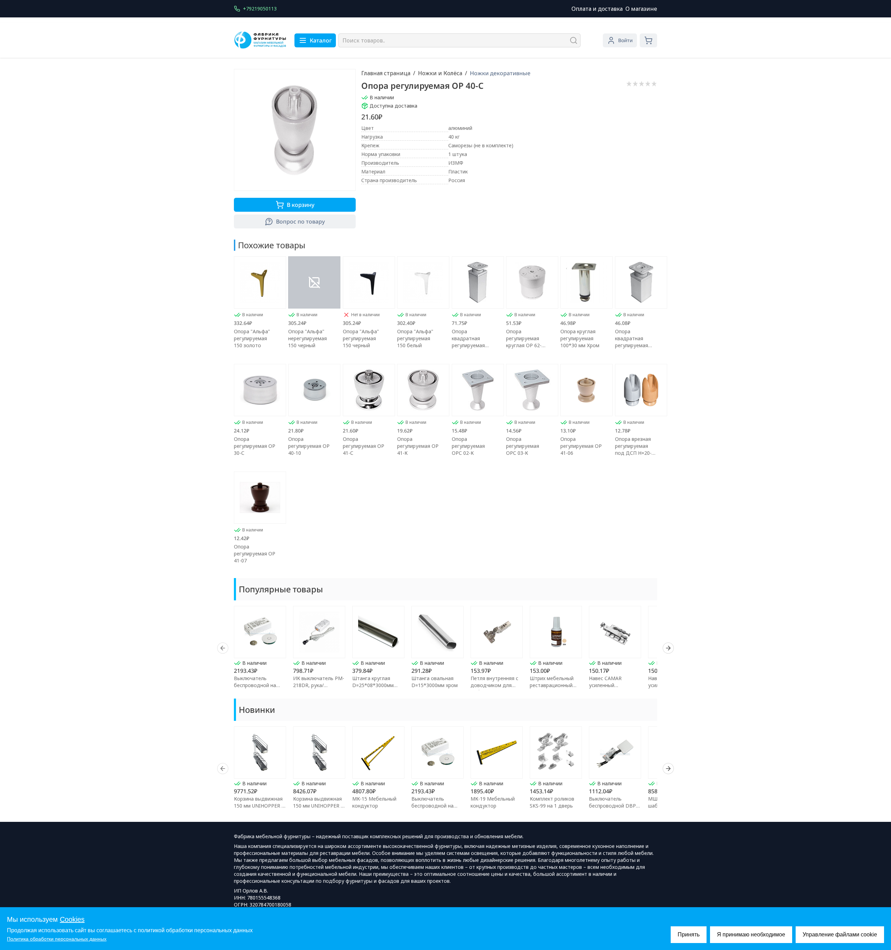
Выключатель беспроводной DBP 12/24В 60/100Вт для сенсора (614, 809)
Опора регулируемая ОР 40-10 (309, 446)
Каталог (321, 40)
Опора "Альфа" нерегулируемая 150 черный (307, 338)
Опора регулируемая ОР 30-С (254, 446)
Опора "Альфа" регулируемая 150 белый (415, 338)
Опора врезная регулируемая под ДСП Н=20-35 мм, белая (636, 446)
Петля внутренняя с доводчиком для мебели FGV (494, 685)
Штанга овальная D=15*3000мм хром (434, 681)
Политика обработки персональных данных (57, 939)
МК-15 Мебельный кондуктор (374, 802)
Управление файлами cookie (840, 934)
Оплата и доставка (597, 9)
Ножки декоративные (500, 73)
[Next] (668, 648)
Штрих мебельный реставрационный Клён (552, 685)
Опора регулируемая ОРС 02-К (468, 446)
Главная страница (385, 73)
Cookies (72, 919)
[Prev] (222, 648)
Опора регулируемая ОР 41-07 (254, 553)
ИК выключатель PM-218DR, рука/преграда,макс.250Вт (318, 685)
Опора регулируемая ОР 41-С (363, 446)
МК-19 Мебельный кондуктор (493, 802)
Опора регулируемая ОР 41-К (418, 446)
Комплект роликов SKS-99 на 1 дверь (552, 802)
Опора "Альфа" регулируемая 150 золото (252, 338)
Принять (689, 934)
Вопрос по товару (300, 221)
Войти (625, 40)
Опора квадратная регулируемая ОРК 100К (468, 338)
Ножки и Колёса (440, 73)
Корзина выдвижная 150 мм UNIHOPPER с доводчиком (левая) (259, 805)
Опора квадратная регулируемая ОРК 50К (631, 338)
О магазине (641, 9)
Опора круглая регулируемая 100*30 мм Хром (579, 338)
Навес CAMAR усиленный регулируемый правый (615, 685)
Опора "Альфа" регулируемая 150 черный (361, 338)
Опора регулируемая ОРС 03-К (522, 446)
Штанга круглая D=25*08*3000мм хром (373, 685)
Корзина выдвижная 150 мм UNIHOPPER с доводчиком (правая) (319, 805)
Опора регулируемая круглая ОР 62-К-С (526, 338)
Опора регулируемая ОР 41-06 (581, 446)
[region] (445, 648)
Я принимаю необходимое (751, 934)
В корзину (300, 205)
